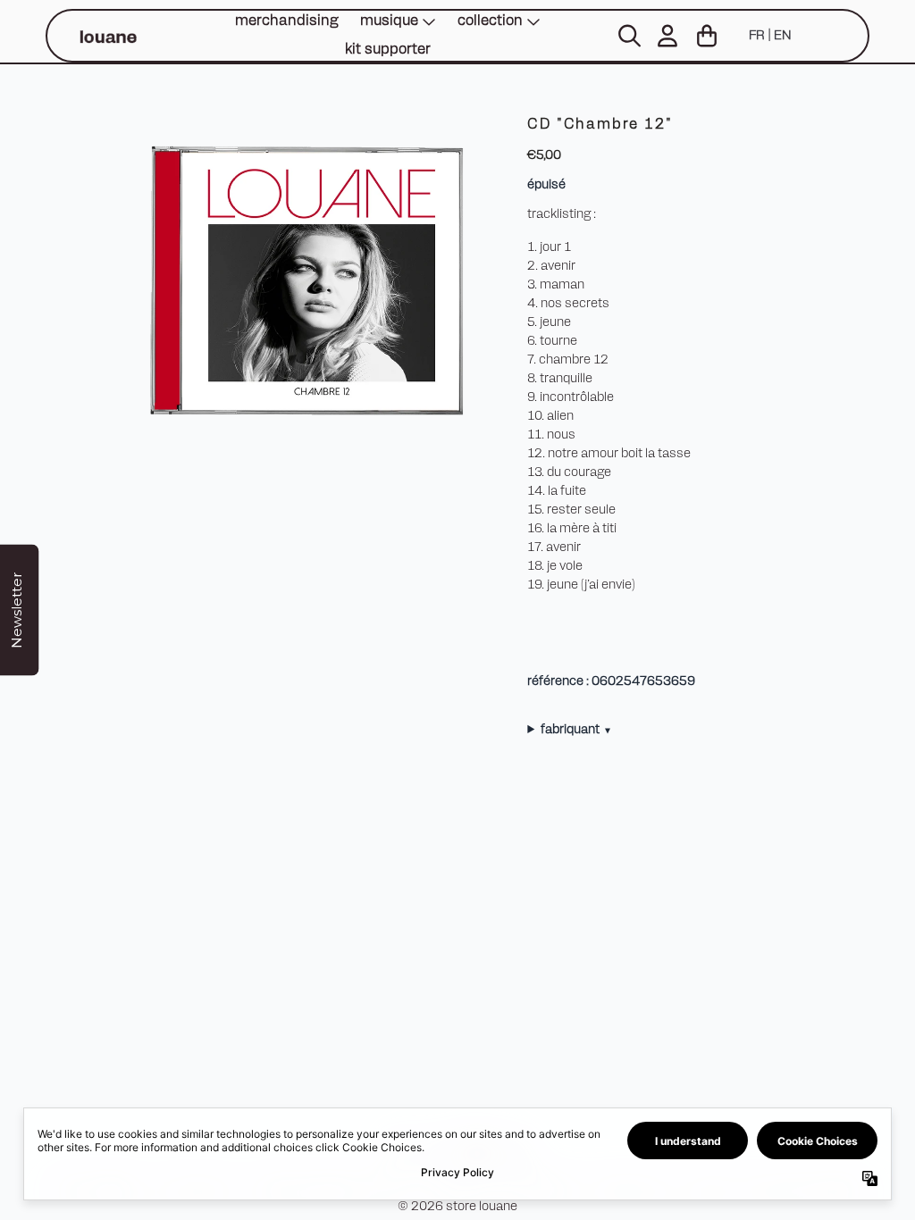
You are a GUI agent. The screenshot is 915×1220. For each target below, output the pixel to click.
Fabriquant (575, 730)
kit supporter (388, 50)
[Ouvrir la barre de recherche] (628, 35)
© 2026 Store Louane (457, 1207)
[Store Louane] (107, 36)
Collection (490, 21)
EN (782, 36)
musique (389, 21)
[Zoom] (302, 281)
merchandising (287, 21)
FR (757, 36)
